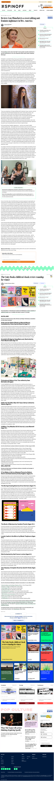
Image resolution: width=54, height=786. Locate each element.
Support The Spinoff (6, 1)
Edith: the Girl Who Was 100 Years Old (13, 403)
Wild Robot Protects (6, 452)
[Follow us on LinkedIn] (10, 769)
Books (19, 10)
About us (23, 758)
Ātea (15, 10)
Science (2, 763)
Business (12, 763)
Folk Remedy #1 (5, 598)
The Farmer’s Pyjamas (6, 457)
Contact (23, 756)
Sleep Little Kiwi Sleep (6, 464)
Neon (6, 51)
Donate (33, 756)
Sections (24, 10)
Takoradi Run (4, 596)
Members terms (34, 758)
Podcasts (35, 10)
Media (12, 761)
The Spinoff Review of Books (9, 283)
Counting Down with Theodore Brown (10, 451)
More (30, 10)
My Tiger (4, 449)
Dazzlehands (4, 592)
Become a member (50, 10)
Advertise (28, 756)
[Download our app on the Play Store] (17, 769)
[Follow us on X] (4, 769)
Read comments (18, 620)
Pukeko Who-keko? (6, 455)
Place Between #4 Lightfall (7, 591)
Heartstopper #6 (5, 588)
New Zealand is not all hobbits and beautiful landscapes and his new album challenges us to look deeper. (18, 191)
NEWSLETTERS (46, 713)
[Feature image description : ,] (31, 717)
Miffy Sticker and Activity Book (8, 594)
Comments (42, 283)
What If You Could (5, 595)
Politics (3, 10)
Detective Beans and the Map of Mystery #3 (11, 448)
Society (12, 756)
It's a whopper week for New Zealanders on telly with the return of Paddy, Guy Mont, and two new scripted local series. (18, 195)
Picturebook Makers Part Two (10, 380)
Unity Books (16, 609)
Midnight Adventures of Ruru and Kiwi (10, 461)
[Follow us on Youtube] (6, 769)
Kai (1, 758)
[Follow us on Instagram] (8, 769)
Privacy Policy (3, 772)
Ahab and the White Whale (9, 322)
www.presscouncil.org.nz (26, 776)
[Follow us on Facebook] (2, 769)
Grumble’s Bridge (6, 339)
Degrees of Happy (5, 586)
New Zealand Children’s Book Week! (27, 600)
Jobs (27, 758)
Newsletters (42, 10)
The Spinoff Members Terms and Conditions (15, 772)
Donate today (46, 7)
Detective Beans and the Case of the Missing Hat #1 (13, 454)
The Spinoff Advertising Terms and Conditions (31, 772)
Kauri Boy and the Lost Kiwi (7, 458)
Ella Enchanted (6, 554)
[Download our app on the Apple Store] (15, 769)
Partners (2, 761)
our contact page (43, 775)
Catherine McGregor (8, 24)
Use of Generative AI (24, 760)
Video (2, 756)
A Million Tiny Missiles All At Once (12, 426)
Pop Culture (9, 10)
